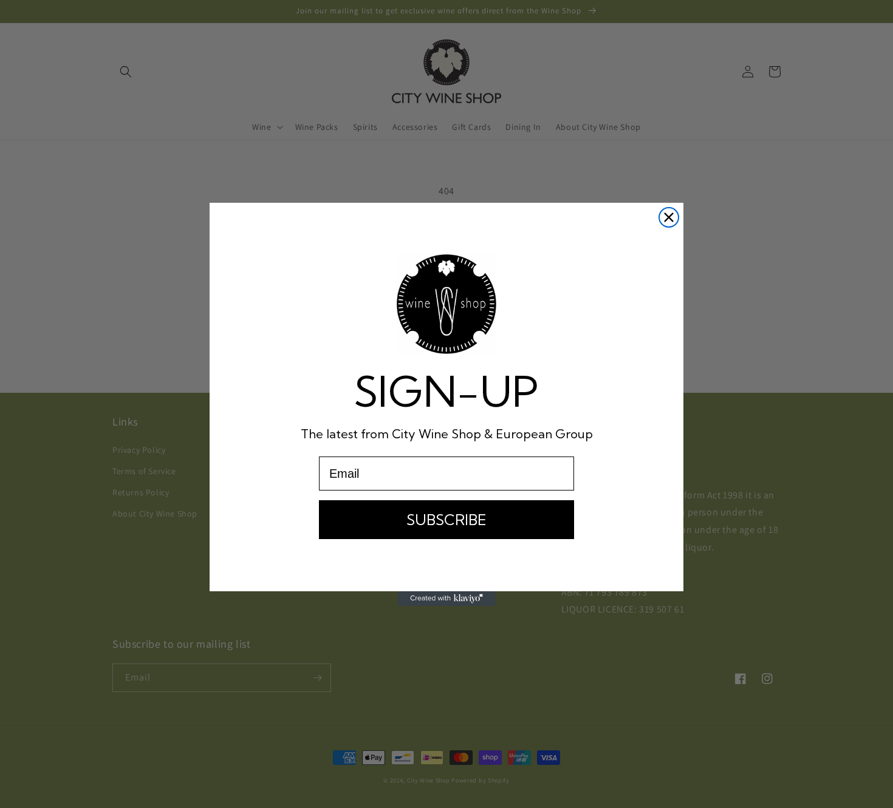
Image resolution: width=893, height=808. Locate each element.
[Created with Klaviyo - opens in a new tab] (446, 598)
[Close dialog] (669, 217)
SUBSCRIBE (446, 520)
